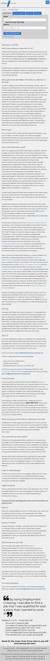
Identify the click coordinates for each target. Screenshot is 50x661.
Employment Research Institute (36, 223)
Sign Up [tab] (29, 13)
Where (6, 24)
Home (4, 9)
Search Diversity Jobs (12, 33)
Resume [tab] (37, 13)
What (5, 16)
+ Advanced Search (8, 36)
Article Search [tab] (19, 13)
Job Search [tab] (7, 13)
